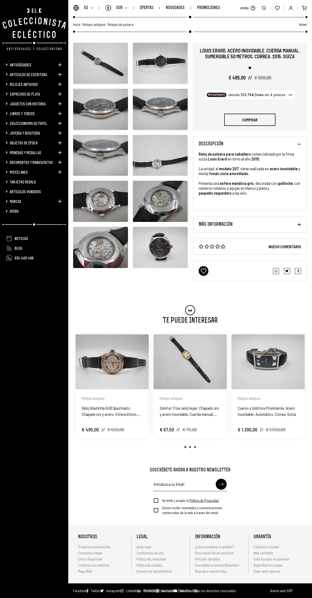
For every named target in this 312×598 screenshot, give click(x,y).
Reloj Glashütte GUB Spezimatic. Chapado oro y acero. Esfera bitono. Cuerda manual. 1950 (109, 411)
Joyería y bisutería (25, 132)
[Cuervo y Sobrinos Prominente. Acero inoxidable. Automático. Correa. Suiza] (268, 361)
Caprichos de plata (25, 93)
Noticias (21, 238)
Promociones (208, 8)
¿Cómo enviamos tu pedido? (214, 547)
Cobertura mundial (266, 547)
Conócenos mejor (90, 553)
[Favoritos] (277, 8)
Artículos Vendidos (25, 191)
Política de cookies (149, 565)
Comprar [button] (250, 119)
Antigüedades (20, 64)
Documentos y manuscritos (31, 162)
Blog (18, 248)
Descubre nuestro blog (210, 571)
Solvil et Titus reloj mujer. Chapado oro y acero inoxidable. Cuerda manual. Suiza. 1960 (189, 411)
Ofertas (146, 8)
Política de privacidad (151, 559)
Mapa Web (85, 571)
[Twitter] (298, 271)
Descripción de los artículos (214, 553)
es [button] (86, 8)
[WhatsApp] (276, 271)
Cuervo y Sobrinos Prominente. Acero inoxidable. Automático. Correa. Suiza (267, 411)
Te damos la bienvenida (94, 547)
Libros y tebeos (22, 113)
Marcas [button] (15, 201)
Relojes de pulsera (120, 24)
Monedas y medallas (25, 152)
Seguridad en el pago (268, 565)
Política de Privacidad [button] (204, 500)
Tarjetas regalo (23, 181)
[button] (253, 8)
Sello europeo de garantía (271, 559)
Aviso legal (143, 547)
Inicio (76, 24)
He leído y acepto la (190, 500)
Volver (303, 24)
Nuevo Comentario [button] (285, 246)
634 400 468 (24, 257)
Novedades (175, 8)
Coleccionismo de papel (28, 123)
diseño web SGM (281, 590)
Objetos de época (24, 142)
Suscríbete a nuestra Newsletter (217, 565)
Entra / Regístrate (90, 559)
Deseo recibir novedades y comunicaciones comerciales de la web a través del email (192, 510)
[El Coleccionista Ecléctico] (34, 29)
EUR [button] (115, 7)
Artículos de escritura (28, 74)
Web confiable (263, 553)
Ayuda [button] (14, 211)
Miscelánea (19, 171)
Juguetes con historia (28, 103)
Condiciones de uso (150, 553)
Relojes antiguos (24, 84)
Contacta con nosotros (93, 565)
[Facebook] (287, 271)
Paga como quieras (267, 571)
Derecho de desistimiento (154, 571)
